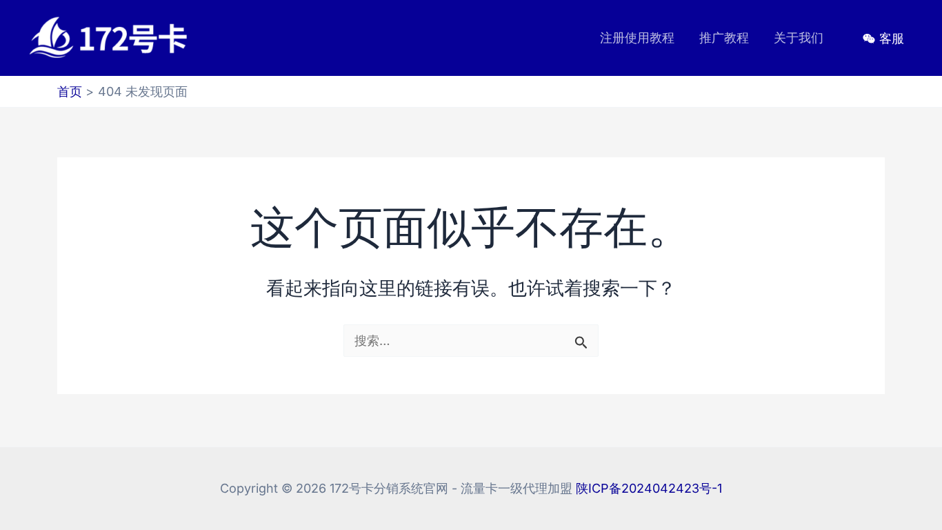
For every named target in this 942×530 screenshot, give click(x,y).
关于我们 (798, 37)
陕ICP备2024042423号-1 (649, 488)
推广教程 (724, 37)
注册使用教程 (637, 37)
